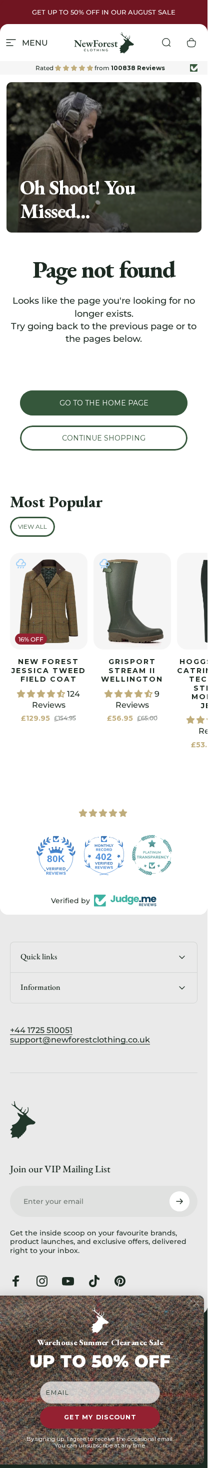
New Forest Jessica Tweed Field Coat (49, 670)
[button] (42, 694)
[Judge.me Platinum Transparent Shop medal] (152, 855)
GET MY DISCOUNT (100, 1417)
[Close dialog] (196, 1303)
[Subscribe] (180, 1201)
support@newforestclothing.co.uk (80, 1039)
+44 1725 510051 (41, 1030)
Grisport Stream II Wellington (132, 670)
